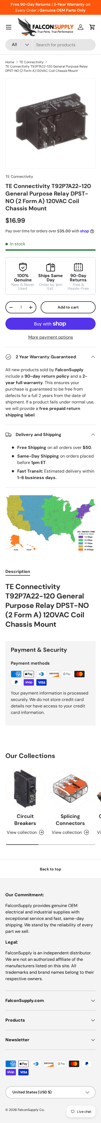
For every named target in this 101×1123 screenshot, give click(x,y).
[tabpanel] (50, 607)
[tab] (17, 571)
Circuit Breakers (25, 820)
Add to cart (68, 307)
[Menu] (9, 27)
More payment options (50, 337)
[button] (92, 27)
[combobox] (50, 45)
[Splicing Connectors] (70, 788)
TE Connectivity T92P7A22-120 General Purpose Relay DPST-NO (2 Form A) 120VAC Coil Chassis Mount (46, 68)
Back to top (50, 869)
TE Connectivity (31, 62)
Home (9, 62)
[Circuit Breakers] (25, 788)
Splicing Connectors (70, 820)
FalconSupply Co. (31, 1110)
